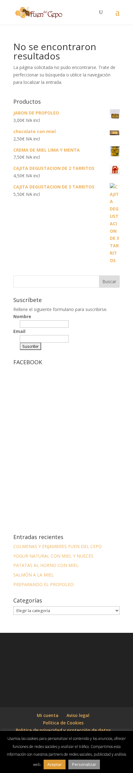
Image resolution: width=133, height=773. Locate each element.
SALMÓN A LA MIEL (33, 575)
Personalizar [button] (84, 764)
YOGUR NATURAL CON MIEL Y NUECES (53, 556)
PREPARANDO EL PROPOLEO (43, 584)
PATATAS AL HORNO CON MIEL (46, 565)
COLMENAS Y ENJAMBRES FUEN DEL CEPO (57, 546)
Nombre (22, 316)
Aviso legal (77, 715)
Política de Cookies (63, 723)
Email (19, 331)
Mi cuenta (47, 715)
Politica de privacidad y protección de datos (63, 730)
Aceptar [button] (54, 764)
